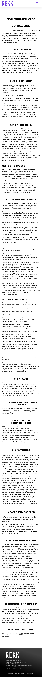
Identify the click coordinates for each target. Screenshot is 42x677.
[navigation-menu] (37, 3)
